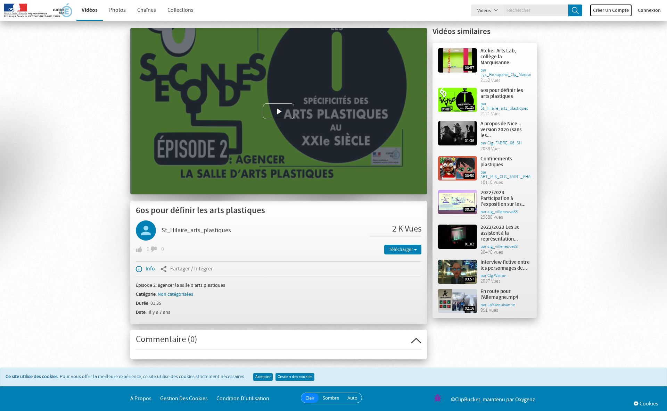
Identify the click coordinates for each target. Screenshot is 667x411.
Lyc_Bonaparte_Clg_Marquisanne (511, 74)
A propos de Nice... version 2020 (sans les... (500, 129)
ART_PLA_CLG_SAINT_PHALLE (508, 176)
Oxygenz (525, 399)
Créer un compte (611, 10)
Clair (309, 398)
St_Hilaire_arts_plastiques (196, 230)
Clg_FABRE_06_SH (504, 143)
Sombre (331, 398)
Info (150, 268)
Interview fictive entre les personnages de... (505, 265)
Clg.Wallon (497, 275)
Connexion (649, 10)
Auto (352, 398)
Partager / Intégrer (191, 268)
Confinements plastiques (496, 162)
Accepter (263, 377)
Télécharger (401, 249)
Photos (117, 10)
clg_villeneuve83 (502, 212)
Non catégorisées (175, 294)
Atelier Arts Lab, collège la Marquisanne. (498, 57)
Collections (180, 10)
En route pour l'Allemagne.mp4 (499, 294)
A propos (140, 398)
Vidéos (90, 10)
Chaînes (146, 10)
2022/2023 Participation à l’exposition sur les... (503, 198)
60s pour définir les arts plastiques (501, 93)
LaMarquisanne (501, 305)
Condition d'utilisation (242, 398)
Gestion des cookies (295, 377)
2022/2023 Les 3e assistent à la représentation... (500, 233)
